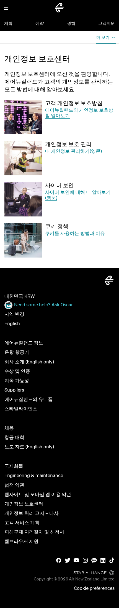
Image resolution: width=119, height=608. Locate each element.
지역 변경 (14, 314)
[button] (6, 7)
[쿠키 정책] (23, 240)
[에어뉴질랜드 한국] (59, 7)
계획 (8, 23)
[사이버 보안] (23, 199)
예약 (39, 23)
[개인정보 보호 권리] (23, 158)
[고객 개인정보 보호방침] (23, 117)
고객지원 (106, 23)
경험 (71, 23)
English (12, 323)
